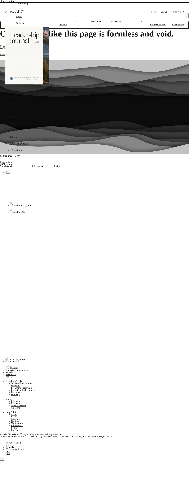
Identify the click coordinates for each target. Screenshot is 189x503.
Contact (15, 421)
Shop (8, 399)
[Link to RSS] (17, 212)
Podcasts (10, 377)
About (14, 414)
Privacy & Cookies (15, 443)
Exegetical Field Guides (23, 390)
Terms (9, 445)
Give (8, 452)
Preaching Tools (14, 381)
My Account (17, 423)
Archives (14, 97)
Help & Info (16, 104)
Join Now (153, 12)
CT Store (14, 137)
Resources (178, 25)
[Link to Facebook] (33, 199)
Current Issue (17, 90)
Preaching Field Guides (22, 388)
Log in (163, 12)
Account (14, 110)
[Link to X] (16, 150)
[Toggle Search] (187, 15)
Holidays (15, 394)
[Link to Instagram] (20, 205)
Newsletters (157, 25)
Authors (20, 23)
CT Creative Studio (15, 449)
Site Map (15, 419)
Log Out (14, 130)
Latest (63, 25)
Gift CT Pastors (18, 406)
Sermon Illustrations (21, 383)
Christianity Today (19, 144)
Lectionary (16, 392)
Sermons (15, 386)
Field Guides (12, 368)
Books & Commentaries (17, 370)
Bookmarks (16, 117)
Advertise (10, 447)
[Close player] (2, 459)
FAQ (13, 417)
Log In (13, 124)
